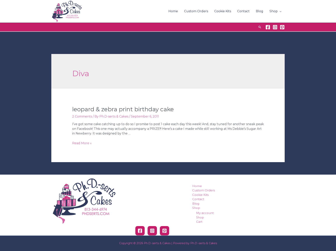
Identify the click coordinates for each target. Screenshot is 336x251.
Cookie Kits (222, 11)
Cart (199, 222)
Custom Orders (196, 11)
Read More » (82, 143)
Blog (259, 11)
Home (173, 11)
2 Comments (82, 116)
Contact (243, 11)
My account (205, 213)
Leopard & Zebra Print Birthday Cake (123, 109)
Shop (274, 11)
